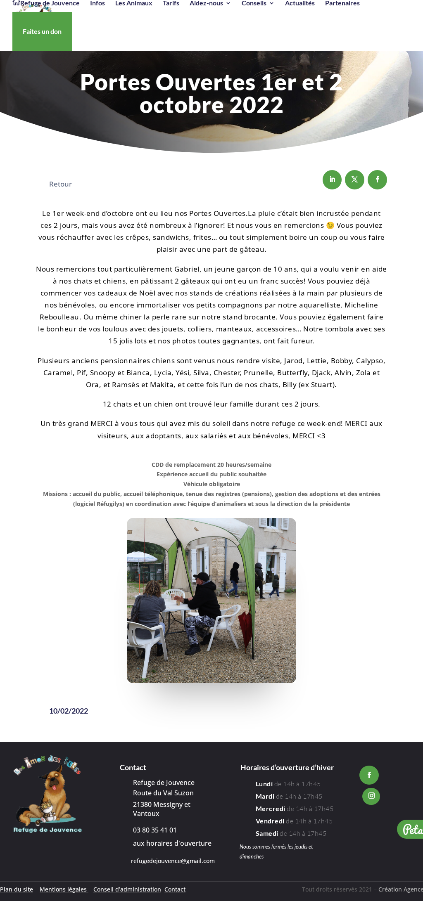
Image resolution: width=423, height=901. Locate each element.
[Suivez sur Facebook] (377, 179)
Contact (174, 889)
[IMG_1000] (211, 681)
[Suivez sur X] (354, 179)
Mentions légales (64, 889)
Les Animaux (133, 3)
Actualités (300, 3)
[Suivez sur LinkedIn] (332, 179)
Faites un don (42, 31)
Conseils (254, 3)
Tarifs (171, 3)
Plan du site (16, 889)
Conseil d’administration (127, 889)
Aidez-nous (206, 3)
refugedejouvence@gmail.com (173, 861)
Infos (97, 3)
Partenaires (342, 3)
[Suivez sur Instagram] (371, 796)
